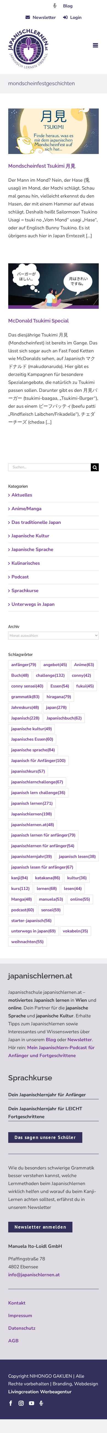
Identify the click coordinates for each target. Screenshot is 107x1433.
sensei (51, 910)
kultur (77, 878)
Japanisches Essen (32, 739)
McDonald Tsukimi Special (38, 321)
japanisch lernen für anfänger (43, 835)
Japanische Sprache (32, 549)
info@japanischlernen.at (34, 1275)
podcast (22, 910)
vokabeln (75, 931)
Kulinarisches (26, 563)
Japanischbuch (64, 718)
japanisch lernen (32, 803)
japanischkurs (28, 771)
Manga (21, 899)
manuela (51, 899)
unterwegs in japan (33, 931)
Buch (20, 675)
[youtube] (31, 1403)
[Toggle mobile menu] (96, 45)
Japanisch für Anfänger (38, 760)
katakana (47, 878)
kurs (20, 888)
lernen (47, 888)
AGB (13, 1341)
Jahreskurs (25, 707)
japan (56, 707)
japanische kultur (31, 729)
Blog (68, 6)
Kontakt (17, 1303)
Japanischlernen (31, 814)
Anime (84, 664)
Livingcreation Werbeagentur (40, 1392)
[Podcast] (41, 1403)
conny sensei (27, 686)
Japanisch (25, 718)
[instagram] (21, 1403)
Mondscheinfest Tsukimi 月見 (41, 166)
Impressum (20, 1315)
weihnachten (27, 941)
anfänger (23, 664)
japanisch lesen (77, 856)
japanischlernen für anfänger (42, 846)
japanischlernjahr (31, 856)
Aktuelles (22, 495)
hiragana (59, 697)
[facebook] (10, 1403)
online (80, 899)
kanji (19, 878)
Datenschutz (21, 1328)
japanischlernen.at (32, 824)
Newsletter (79, 1040)
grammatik (25, 697)
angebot (55, 664)
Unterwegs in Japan (33, 604)
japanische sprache (33, 750)
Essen (59, 686)
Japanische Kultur (30, 536)
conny (81, 675)
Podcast (20, 577)
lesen (73, 888)
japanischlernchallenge (37, 782)
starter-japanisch (31, 920)
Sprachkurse (25, 590)
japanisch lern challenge (38, 792)
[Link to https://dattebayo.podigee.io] (55, 5)
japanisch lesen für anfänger (42, 867)
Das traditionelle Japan (36, 522)
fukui (85, 686)
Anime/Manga (26, 509)
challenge (50, 675)
